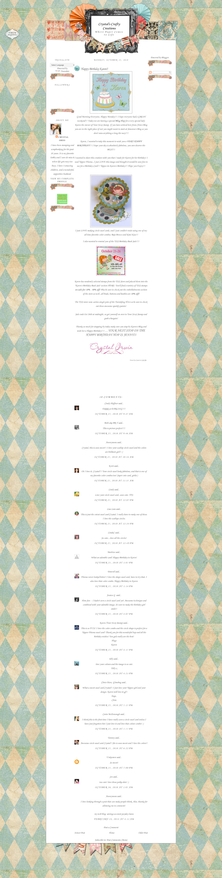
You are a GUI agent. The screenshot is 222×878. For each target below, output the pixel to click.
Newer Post (79, 832)
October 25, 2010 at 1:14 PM (114, 586)
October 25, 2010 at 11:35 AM (114, 480)
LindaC (111, 532)
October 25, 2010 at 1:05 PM (114, 562)
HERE (111, 285)
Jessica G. (111, 595)
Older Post (143, 832)
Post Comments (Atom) (117, 840)
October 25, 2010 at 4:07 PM (114, 614)
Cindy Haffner (111, 403)
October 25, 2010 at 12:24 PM (113, 523)
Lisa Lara (111, 509)
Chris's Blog (142, 125)
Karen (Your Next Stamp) (111, 623)
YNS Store (120, 281)
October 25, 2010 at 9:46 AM (114, 433)
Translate (65, 71)
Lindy (111, 489)
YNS (138, 285)
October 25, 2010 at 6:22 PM (114, 748)
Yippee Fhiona (85, 162)
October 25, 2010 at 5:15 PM (114, 705)
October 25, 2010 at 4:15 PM (114, 649)
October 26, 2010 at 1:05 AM (114, 787)
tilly (111, 658)
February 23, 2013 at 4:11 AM (114, 819)
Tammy (111, 737)
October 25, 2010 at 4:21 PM (114, 673)
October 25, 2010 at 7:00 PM (114, 767)
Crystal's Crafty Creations (109, 26)
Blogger (165, 57)
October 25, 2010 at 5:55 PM (114, 728)
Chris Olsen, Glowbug (111, 682)
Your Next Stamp (101, 125)
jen (111, 776)
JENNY (128, 335)
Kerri (111, 466)
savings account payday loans (120, 814)
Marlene (111, 552)
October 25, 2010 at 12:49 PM (113, 543)
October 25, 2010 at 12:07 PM (113, 500)
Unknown (111, 757)
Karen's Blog (136, 326)
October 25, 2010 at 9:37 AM (114, 414)
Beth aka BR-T (111, 423)
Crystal (63, 137)
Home (111, 832)
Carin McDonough (111, 714)
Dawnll (111, 571)
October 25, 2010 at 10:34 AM (114, 457)
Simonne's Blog (134, 129)
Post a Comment (111, 827)
